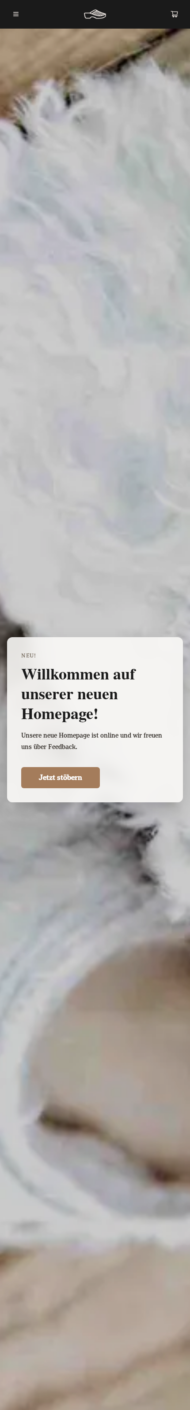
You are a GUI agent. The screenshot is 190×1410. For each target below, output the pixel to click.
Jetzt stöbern (60, 778)
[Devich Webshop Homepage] (95, 14)
